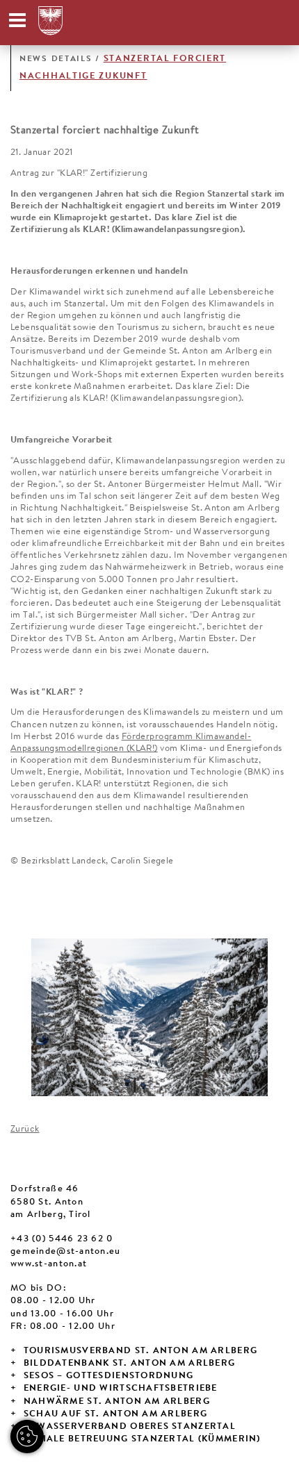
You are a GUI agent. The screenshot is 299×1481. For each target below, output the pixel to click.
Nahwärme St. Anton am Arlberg (117, 1402)
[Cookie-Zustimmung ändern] (27, 1436)
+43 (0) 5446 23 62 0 (61, 1239)
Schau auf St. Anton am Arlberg (115, 1414)
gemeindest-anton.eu (65, 1252)
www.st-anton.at (48, 1264)
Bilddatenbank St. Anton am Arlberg (130, 1363)
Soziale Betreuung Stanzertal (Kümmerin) (142, 1439)
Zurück (25, 1129)
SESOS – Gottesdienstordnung (109, 1376)
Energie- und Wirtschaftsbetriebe (121, 1388)
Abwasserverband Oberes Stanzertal (130, 1427)
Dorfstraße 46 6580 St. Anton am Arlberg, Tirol (50, 1201)
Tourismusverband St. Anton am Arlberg (140, 1351)
